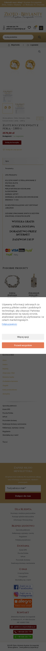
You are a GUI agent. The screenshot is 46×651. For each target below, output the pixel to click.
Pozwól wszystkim (23, 345)
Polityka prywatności (9, 324)
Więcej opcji (23, 336)
